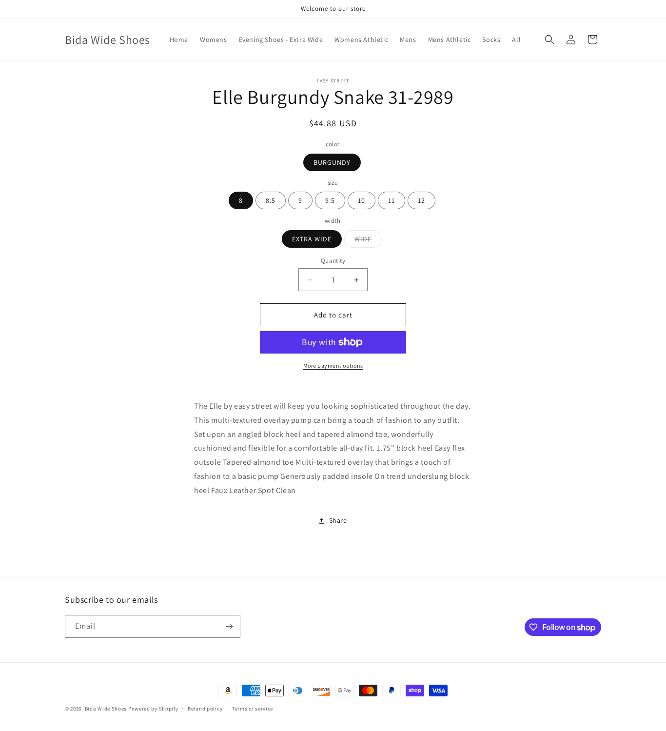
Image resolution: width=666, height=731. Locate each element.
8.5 (270, 200)
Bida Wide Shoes (106, 708)
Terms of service (252, 708)
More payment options (333, 365)
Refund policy (205, 708)
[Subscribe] (229, 626)
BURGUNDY (332, 162)
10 (361, 200)
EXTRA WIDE (312, 239)
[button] (549, 39)
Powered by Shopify (153, 708)
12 (421, 200)
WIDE (368, 241)
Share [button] (338, 520)
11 (391, 200)
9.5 (330, 200)
